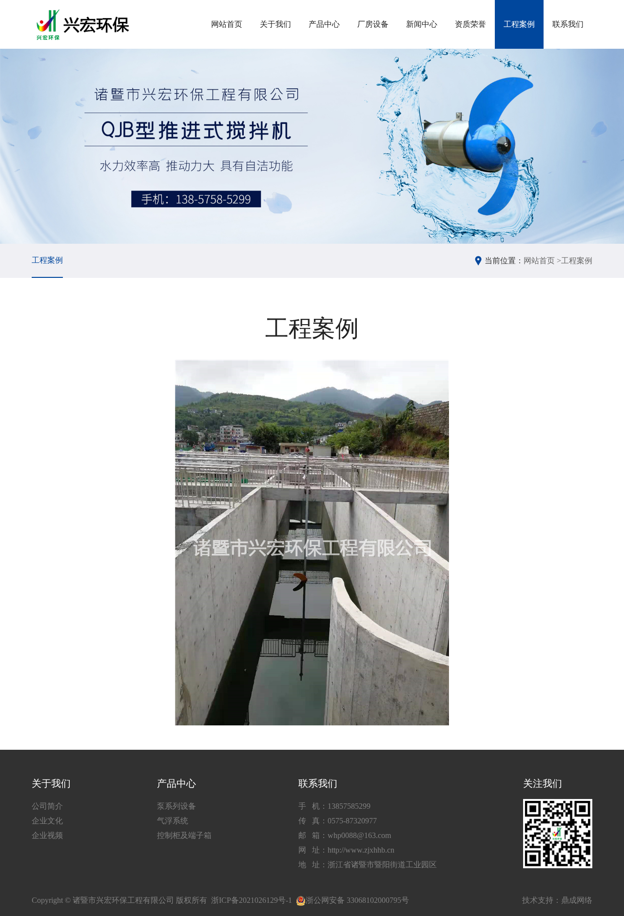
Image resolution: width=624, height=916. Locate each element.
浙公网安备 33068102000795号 (357, 900)
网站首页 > (542, 260)
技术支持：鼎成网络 (557, 900)
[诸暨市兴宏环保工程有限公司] (84, 24)
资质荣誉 (470, 24)
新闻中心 (421, 24)
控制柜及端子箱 (184, 835)
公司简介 (47, 806)
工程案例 (519, 24)
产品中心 (324, 24)
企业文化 (47, 821)
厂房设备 (373, 24)
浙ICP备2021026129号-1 (251, 900)
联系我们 (568, 24)
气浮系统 (172, 821)
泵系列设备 (176, 806)
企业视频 (47, 835)
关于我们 (275, 24)
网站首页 (226, 24)
